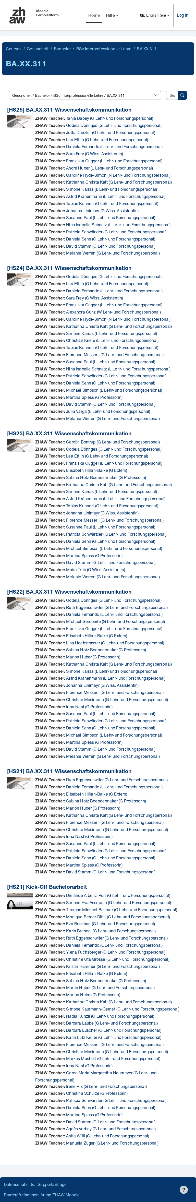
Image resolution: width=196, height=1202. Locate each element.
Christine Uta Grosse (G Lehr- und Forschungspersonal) (117, 959)
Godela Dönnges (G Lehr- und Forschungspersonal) (114, 125)
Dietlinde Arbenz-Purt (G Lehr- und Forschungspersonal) (118, 895)
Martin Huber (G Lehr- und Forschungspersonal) (110, 987)
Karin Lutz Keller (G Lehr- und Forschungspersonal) (113, 1037)
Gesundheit (37, 48)
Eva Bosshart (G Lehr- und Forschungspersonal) (110, 923)
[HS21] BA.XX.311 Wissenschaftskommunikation (69, 772)
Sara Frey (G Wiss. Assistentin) (94, 153)
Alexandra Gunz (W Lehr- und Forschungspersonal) (113, 311)
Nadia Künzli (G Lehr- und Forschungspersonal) (110, 1016)
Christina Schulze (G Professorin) (97, 1093)
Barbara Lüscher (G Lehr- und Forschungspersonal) (113, 1030)
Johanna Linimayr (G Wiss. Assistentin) (102, 210)
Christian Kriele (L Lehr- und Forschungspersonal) (112, 340)
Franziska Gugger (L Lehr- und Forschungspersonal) (114, 160)
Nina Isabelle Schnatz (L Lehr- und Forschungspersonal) (118, 224)
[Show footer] (184, 1190)
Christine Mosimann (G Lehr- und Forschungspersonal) (117, 699)
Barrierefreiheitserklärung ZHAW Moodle (42, 1194)
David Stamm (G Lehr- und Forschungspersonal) (110, 246)
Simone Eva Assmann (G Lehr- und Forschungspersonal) (118, 902)
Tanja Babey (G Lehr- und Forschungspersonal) (109, 118)
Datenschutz (16, 1184)
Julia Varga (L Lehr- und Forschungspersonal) (108, 411)
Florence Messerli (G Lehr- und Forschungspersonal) (115, 354)
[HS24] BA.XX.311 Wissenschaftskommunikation (69, 268)
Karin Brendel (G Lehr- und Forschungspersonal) (111, 930)
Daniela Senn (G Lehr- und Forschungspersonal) (110, 238)
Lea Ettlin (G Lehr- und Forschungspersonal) (107, 139)
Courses (13, 48)
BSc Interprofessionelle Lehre (104, 48)
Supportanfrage (52, 1184)
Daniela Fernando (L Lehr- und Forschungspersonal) (114, 146)
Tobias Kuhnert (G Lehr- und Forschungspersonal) (112, 203)
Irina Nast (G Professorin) (89, 706)
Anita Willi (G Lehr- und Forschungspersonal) (107, 1135)
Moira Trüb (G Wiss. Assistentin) (95, 569)
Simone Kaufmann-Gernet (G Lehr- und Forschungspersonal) (122, 1008)
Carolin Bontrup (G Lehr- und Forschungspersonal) (113, 441)
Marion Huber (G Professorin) (93, 656)
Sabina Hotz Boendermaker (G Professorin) (106, 477)
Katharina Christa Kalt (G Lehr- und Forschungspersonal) (119, 181)
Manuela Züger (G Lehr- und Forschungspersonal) (112, 1142)
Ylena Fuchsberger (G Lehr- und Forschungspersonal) (115, 951)
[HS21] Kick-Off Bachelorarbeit (47, 887)
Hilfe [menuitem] (110, 15)
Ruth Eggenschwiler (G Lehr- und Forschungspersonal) (117, 607)
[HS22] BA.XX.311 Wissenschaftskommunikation (69, 592)
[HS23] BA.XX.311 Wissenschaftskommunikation (69, 434)
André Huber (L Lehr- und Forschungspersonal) (109, 167)
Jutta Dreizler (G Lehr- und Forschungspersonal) (110, 132)
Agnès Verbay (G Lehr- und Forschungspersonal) (111, 1128)
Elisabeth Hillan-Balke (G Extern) (96, 470)
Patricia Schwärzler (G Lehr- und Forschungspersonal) (116, 231)
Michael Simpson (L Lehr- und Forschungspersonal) (114, 390)
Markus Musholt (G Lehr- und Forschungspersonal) (113, 1058)
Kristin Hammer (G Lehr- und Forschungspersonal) (113, 966)
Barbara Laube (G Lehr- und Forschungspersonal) (112, 1022)
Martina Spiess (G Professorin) (94, 397)
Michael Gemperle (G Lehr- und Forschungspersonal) (115, 621)
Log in (182, 15)
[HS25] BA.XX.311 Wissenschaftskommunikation (69, 110)
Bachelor (62, 48)
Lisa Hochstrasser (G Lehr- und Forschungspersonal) (115, 642)
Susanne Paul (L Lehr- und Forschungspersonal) (110, 217)
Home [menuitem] (94, 15)
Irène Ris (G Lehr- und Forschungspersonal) (106, 1086)
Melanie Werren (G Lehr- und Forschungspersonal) (113, 252)
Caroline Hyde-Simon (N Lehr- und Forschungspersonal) (118, 175)
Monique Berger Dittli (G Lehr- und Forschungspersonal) (118, 916)
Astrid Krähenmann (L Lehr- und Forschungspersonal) (115, 196)
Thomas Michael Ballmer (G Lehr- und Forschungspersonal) (121, 909)
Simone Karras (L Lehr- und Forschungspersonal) (111, 189)
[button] (155, 15)
